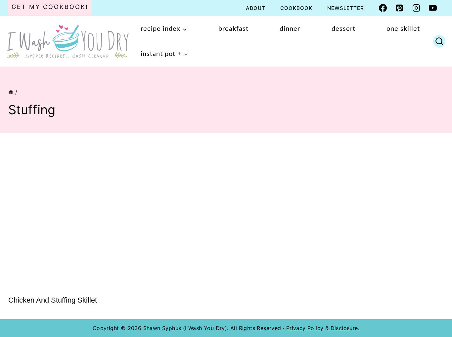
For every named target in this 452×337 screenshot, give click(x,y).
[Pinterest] (399, 8)
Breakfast (233, 28)
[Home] (11, 92)
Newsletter (345, 8)
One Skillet (403, 28)
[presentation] (57, 215)
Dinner (290, 28)
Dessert (343, 28)
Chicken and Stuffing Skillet (52, 300)
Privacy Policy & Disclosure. (322, 328)
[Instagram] (416, 8)
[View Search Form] (439, 41)
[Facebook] (383, 8)
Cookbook (296, 8)
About (255, 8)
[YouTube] (433, 8)
